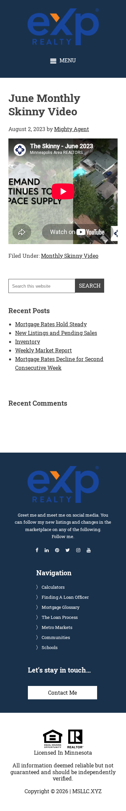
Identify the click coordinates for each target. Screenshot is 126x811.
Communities (56, 637)
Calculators (53, 587)
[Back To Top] (114, 792)
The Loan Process (60, 617)
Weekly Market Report (43, 350)
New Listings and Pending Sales (56, 332)
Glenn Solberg (69, 11)
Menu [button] (67, 60)
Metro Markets (57, 627)
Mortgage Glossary (61, 607)
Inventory (27, 341)
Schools (49, 647)
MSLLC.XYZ (86, 791)
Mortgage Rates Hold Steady (51, 324)
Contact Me (62, 692)
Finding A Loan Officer (65, 597)
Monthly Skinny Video (69, 255)
